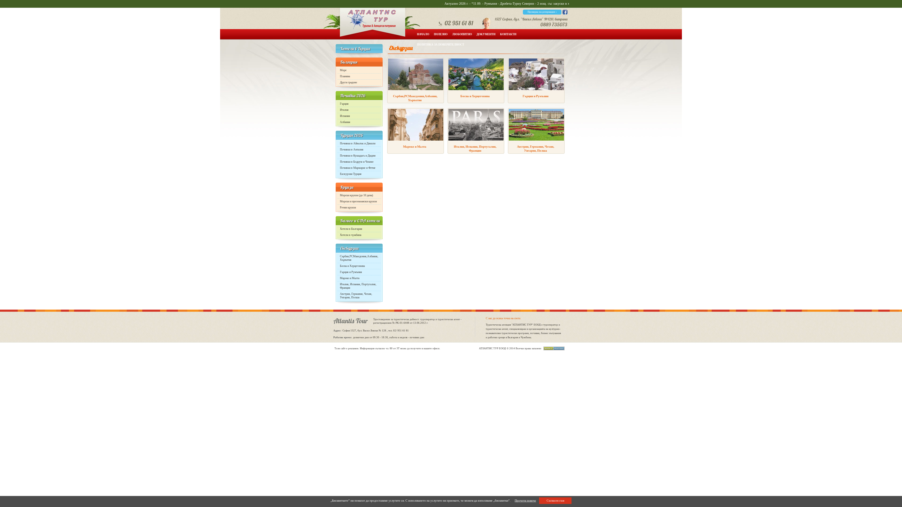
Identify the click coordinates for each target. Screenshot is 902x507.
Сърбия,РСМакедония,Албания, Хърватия (359, 258)
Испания (345, 116)
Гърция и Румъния (351, 272)
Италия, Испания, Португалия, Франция (358, 286)
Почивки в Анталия (351, 149)
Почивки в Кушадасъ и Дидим (358, 155)
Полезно (440, 34)
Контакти (508, 34)
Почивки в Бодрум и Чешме (356, 161)
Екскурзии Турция (351, 174)
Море (343, 70)
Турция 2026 (351, 135)
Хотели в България (351, 228)
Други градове (348, 82)
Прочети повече (525, 500)
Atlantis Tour (350, 321)
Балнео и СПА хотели (360, 220)
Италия (344, 109)
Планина (345, 76)
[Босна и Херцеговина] (476, 89)
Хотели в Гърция (355, 48)
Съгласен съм (555, 500)
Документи (486, 34)
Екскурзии (349, 248)
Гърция (344, 103)
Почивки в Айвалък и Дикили (357, 143)
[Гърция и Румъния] (536, 89)
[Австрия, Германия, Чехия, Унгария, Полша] (536, 139)
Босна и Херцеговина (352, 266)
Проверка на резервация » (542, 11)
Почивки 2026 (352, 95)
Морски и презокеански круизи (358, 201)
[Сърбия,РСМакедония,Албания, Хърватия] (415, 89)
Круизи (347, 187)
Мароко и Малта (349, 278)
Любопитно (462, 34)
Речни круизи (348, 207)
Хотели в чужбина (350, 235)
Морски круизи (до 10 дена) (356, 195)
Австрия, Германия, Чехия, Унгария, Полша (356, 295)
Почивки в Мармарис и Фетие (357, 167)
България (348, 62)
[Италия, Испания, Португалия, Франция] (476, 139)
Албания (345, 122)
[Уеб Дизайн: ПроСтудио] (552, 349)
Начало (423, 34)
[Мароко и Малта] (415, 139)
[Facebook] (565, 13)
